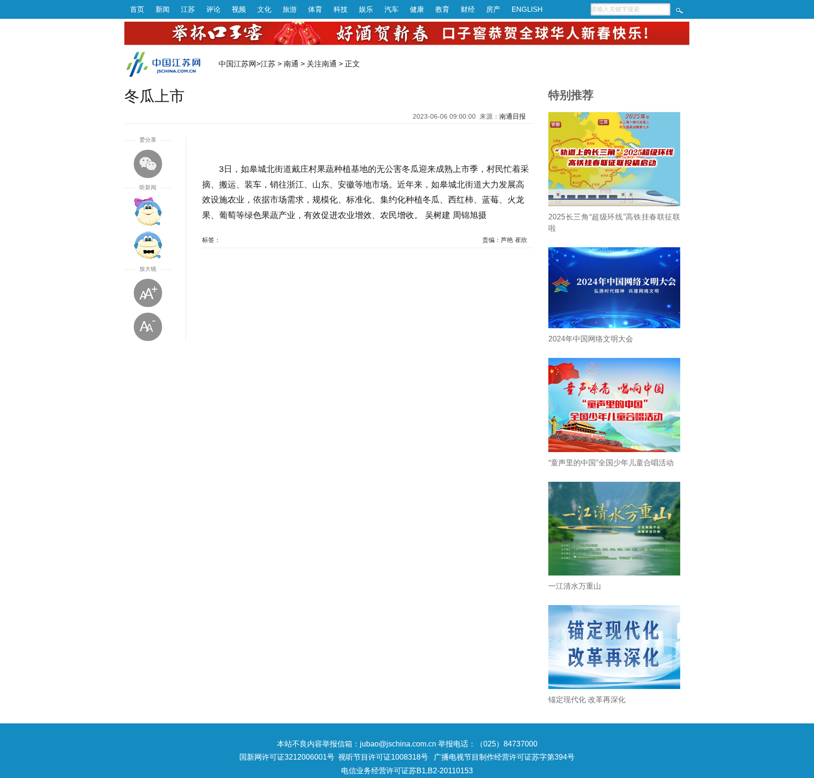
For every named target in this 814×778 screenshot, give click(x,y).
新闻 (162, 9)
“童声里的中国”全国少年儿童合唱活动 (611, 463)
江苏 (188, 9)
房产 (493, 9)
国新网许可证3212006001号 (286, 757)
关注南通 (322, 64)
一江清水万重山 (574, 586)
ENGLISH (527, 9)
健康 (417, 9)
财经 (468, 9)
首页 (137, 9)
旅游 (290, 9)
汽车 (391, 9)
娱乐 (366, 9)
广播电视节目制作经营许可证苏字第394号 (504, 757)
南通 (291, 64)
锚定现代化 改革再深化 (587, 700)
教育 (442, 9)
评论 (213, 9)
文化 (264, 9)
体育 (315, 9)
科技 (341, 9)
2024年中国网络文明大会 (590, 339)
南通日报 (512, 116)
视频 (239, 9)
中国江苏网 (237, 64)
